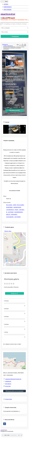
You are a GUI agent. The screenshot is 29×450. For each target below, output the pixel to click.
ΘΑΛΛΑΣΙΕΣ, (20, 205)
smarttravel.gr (8, 14)
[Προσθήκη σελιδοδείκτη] (21, 105)
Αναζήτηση (15, 36)
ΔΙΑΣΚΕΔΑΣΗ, (17, 207)
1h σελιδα (15, 99)
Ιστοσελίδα (8, 386)
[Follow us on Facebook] (4, 423)
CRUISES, (22, 209)
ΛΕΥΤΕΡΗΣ (17, 217)
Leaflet (12, 265)
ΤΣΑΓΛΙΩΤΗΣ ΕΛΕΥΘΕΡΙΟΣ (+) (11, 411)
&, (7, 212)
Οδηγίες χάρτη (7, 231)
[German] (9, 17)
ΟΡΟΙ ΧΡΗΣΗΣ (7, 9)
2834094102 (10, 101)
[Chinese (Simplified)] (3, 17)
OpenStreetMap (18, 265)
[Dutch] (5, 17)
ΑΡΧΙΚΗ (6, 4)
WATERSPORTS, (18, 212)
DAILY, (17, 209)
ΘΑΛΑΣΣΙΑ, (9, 205)
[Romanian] (10, 17)
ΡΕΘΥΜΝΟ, (14, 214)
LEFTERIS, (11, 212)
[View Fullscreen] (5, 240)
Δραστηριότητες (5, 44)
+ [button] (5, 234)
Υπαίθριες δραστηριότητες (8, 45)
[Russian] (12, 17)
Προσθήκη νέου (14, 293)
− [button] (5, 237)
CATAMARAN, (10, 209)
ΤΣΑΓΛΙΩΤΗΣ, (10, 217)
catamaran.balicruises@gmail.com (13, 379)
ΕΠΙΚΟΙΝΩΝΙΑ (8, 6)
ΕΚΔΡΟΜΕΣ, (9, 207)
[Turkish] (14, 17)
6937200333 (10, 103)
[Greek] (1, 17)
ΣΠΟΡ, (15, 205)
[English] (7, 17)
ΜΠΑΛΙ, (8, 214)
